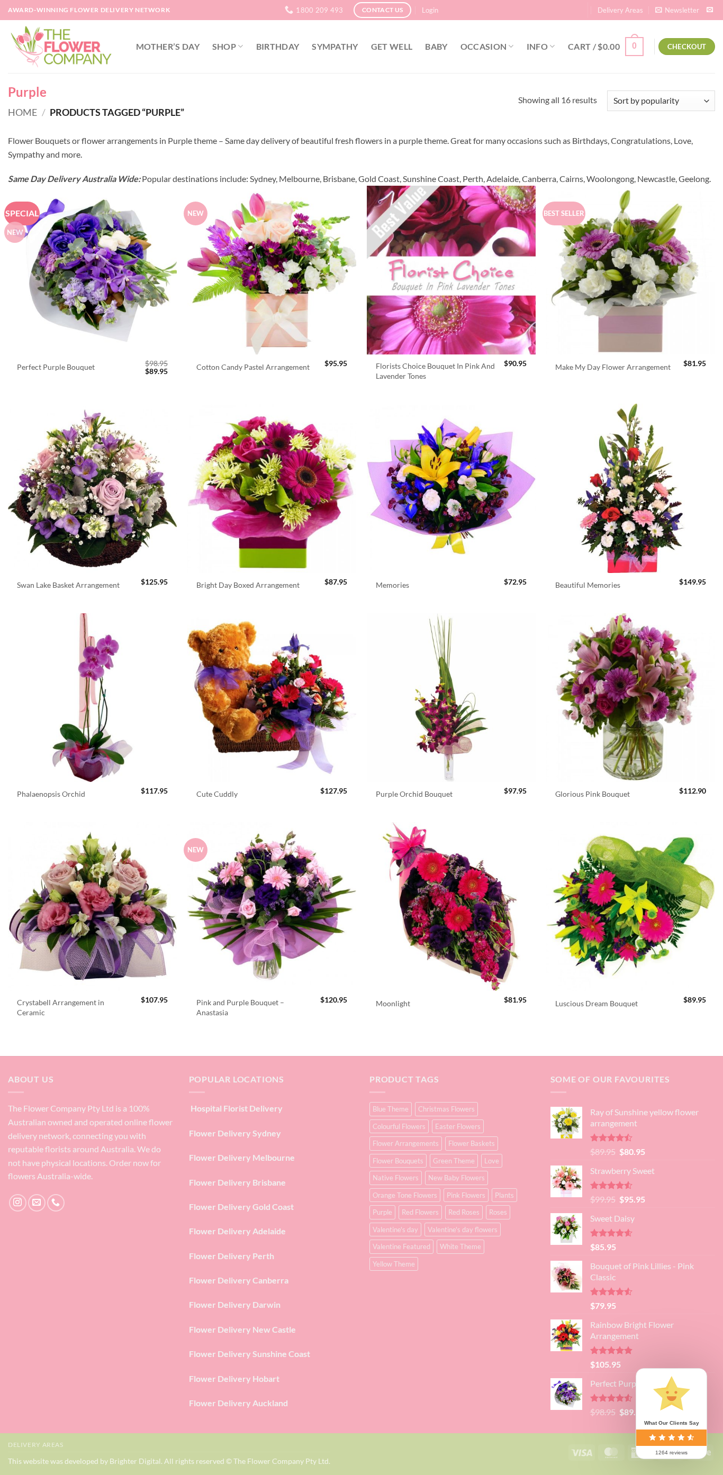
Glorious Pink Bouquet (592, 793)
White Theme (460, 1246)
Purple (382, 1212)
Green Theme (454, 1161)
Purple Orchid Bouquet (414, 793)
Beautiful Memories (587, 584)
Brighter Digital (135, 1460)
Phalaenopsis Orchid (51, 793)
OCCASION (483, 46)
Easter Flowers (458, 1126)
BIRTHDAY (278, 46)
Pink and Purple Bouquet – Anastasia (240, 1007)
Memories (392, 584)
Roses (498, 1212)
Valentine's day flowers (463, 1229)
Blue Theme (391, 1109)
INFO (537, 46)
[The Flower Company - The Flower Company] (61, 46)
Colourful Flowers (399, 1126)
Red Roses (464, 1212)
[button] (430, 10)
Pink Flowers (466, 1195)
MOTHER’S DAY (168, 46)
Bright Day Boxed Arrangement (248, 584)
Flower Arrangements (406, 1143)
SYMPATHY (335, 46)
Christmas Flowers (446, 1109)
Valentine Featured (401, 1246)
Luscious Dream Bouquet (596, 1003)
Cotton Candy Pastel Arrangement (253, 366)
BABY (436, 46)
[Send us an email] (710, 10)
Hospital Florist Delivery (236, 1108)
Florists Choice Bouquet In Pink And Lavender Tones (435, 370)
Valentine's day (395, 1229)
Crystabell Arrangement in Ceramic (60, 1007)
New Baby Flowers (456, 1177)
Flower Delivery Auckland (238, 1403)
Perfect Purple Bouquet (56, 366)
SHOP (224, 46)
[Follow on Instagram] (17, 1203)
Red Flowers (420, 1212)
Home (22, 112)
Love (491, 1161)
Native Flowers (396, 1177)
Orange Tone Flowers (405, 1195)
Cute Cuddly (217, 793)
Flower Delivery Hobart (234, 1378)
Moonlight (393, 1003)
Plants (504, 1195)
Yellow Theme (394, 1264)
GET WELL (392, 46)
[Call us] (56, 1203)
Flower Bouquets (398, 1161)
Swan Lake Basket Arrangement (68, 584)
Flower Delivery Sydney (235, 1133)
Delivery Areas (620, 10)
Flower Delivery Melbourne (242, 1157)
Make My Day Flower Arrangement (613, 366)
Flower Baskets (471, 1143)
